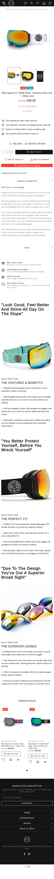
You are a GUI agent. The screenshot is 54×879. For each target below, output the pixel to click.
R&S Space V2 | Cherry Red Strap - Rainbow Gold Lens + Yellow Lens (12, 746)
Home (7, 9)
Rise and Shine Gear (11, 3)
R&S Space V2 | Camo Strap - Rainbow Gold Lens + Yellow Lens (40, 746)
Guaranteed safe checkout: (14, 173)
